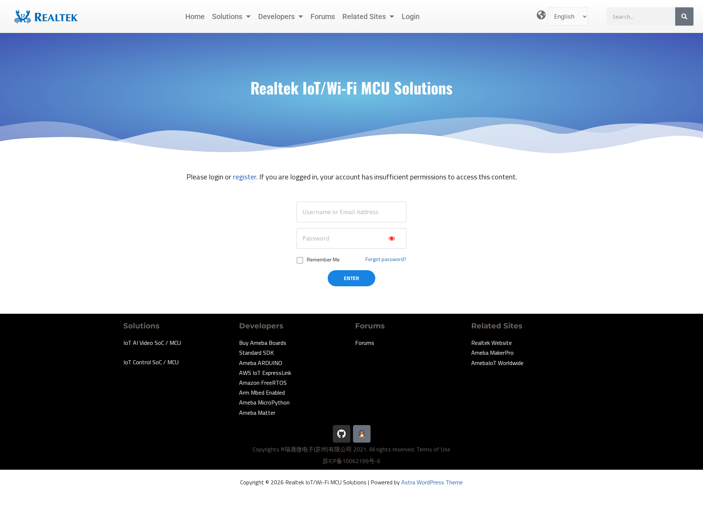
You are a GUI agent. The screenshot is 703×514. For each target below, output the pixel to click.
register (244, 176)
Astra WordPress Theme (432, 482)
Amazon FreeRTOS (263, 382)
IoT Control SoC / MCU (151, 362)
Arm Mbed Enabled (262, 392)
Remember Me (323, 259)
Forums (322, 16)
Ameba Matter (257, 412)
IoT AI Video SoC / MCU (152, 342)
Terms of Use (433, 449)
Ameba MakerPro (492, 352)
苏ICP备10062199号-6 (351, 461)
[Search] (684, 16)
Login (411, 16)
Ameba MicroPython (264, 402)
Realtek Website (491, 342)
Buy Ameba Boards (262, 342)
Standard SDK (256, 352)
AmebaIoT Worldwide (497, 362)
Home (195, 16)
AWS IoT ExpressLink (265, 372)
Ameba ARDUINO (260, 362)
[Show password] (391, 238)
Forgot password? (385, 259)
